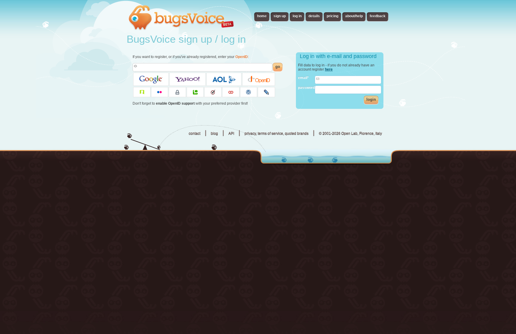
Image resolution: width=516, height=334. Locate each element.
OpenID (241, 57)
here (329, 69)
